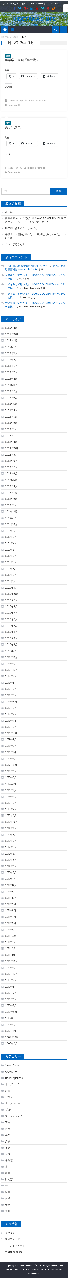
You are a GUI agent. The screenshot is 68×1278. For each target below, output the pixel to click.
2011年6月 (10, 923)
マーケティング (13, 1116)
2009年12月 (11, 1037)
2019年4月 (11, 701)
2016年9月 (11, 803)
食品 (7, 1204)
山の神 (9, 212)
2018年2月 (11, 746)
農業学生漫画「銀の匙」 (22, 60)
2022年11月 (11, 442)
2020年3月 (11, 638)
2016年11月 (11, 790)
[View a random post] (63, 29)
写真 (7, 1122)
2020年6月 (11, 619)
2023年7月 (11, 391)
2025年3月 (11, 340)
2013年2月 (11, 809)
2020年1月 (11, 651)
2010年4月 (11, 1012)
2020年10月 (11, 594)
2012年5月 (11, 853)
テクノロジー (12, 1103)
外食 (7, 1128)
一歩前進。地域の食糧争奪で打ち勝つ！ (27, 266)
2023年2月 (11, 423)
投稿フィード (12, 1239)
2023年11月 (11, 378)
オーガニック (12, 1084)
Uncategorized (14, 1078)
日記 (8, 123)
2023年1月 (11, 429)
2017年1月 (10, 784)
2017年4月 (11, 765)
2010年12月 (11, 961)
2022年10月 (11, 448)
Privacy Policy (38, 3)
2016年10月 (11, 796)
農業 (8, 56)
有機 (7, 1154)
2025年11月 (11, 328)
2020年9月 (11, 600)
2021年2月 (11, 575)
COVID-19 (11, 1071)
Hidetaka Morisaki (37, 100)
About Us (54, 3)
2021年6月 (11, 549)
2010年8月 (11, 986)
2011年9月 (10, 904)
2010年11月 (11, 967)
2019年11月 (11, 663)
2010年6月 (11, 999)
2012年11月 (11, 815)
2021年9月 (11, 530)
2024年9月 (11, 353)
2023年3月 (11, 416)
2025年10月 (11, 334)
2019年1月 (10, 720)
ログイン (10, 1233)
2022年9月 (11, 454)
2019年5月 (11, 695)
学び (7, 1135)
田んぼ (9, 1179)
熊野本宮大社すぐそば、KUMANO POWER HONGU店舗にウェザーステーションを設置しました (35, 220)
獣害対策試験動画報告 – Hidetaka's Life (35, 267)
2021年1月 (10, 581)
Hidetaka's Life (34, 19)
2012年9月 (11, 828)
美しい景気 (13, 127)
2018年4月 (11, 733)
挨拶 (7, 1141)
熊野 (7, 1173)
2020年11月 (11, 587)
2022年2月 (11, 499)
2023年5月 (11, 404)
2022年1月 (11, 505)
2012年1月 (10, 879)
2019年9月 (11, 676)
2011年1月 (10, 955)
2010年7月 (11, 993)
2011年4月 (10, 936)
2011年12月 (11, 885)
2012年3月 (11, 866)
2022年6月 (11, 473)
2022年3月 (11, 492)
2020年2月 (11, 644)
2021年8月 (11, 537)
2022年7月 (11, 467)
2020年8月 (11, 606)
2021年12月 (11, 511)
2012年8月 (11, 834)
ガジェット (11, 1097)
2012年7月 (11, 841)
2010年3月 (11, 1018)
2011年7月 (10, 917)
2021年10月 (11, 524)
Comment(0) (14, 105)
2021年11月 (11, 518)
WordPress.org (13, 1252)
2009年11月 (11, 1043)
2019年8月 (11, 682)
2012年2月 (11, 872)
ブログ (9, 1109)
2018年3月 (11, 739)
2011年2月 (10, 948)
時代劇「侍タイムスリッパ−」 (21, 228)
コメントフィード (15, 1245)
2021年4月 (11, 562)
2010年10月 (11, 974)
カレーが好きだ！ (15, 244)
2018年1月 (10, 752)
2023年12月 (11, 372)
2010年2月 (11, 1024)
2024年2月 (11, 366)
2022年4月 (11, 486)
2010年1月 (10, 1031)
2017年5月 (11, 758)
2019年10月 (11, 670)
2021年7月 (11, 543)
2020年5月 (11, 625)
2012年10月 (11, 822)
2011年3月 (10, 942)
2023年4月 (11, 410)
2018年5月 (11, 727)
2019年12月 (11, 657)
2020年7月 (11, 613)
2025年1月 (11, 347)
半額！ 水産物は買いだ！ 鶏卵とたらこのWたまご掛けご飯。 (35, 236)
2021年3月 (11, 568)
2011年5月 (10, 929)
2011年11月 (10, 891)
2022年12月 (11, 435)
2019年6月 (11, 689)
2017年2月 (11, 777)
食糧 (7, 1211)
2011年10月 (11, 898)
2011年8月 (10, 910)
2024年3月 (11, 359)
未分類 (9, 1160)
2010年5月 (11, 1005)
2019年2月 (11, 714)
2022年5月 (11, 480)
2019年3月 (11, 708)
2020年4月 (11, 632)
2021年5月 (11, 556)
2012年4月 (11, 860)
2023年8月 (11, 385)
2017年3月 (11, 771)
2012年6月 (11, 847)
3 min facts (12, 1065)
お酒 (7, 1091)
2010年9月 (11, 980)
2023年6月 (11, 397)
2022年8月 (11, 461)
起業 (7, 1192)
